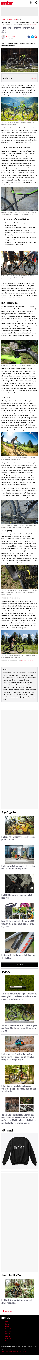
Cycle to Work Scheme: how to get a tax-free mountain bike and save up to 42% (18, 867)
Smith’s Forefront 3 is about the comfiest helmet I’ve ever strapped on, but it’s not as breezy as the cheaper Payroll (17, 1057)
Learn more (33, 25)
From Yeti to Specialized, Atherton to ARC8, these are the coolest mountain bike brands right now (17, 923)
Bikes (15, 19)
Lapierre (33, 78)
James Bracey (10, 36)
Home (3, 19)
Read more (19, 965)
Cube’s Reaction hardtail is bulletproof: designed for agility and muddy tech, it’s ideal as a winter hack (18, 1088)
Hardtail (20, 19)
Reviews (9, 19)
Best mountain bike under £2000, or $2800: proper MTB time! (18, 838)
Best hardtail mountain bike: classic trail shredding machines (16, 1301)
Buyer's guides (8, 812)
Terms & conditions (6, 1351)
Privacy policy (14, 1351)
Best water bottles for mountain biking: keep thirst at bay (18, 956)
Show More (8, 1311)
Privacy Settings (22, 1351)
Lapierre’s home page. (28, 661)
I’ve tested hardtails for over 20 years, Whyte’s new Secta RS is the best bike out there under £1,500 (19, 1028)
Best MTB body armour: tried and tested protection (16, 896)
